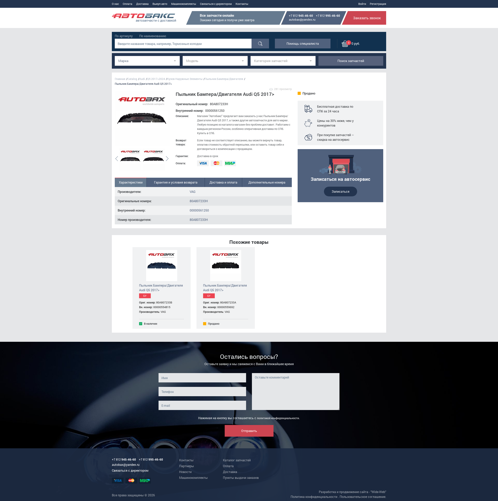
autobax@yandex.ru (302, 19)
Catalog (132, 79)
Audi (142, 79)
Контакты (242, 4)
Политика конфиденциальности (314, 497)
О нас (115, 4)
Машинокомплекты (183, 4)
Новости (185, 472)
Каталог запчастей (237, 460)
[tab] (131, 182)
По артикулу (124, 36)
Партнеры (186, 466)
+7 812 (301, 15)
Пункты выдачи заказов (241, 478)
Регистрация (378, 4)
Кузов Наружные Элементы (185, 79)
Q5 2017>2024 (156, 79)
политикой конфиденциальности (278, 418)
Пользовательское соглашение (362, 497)
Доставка (142, 4)
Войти (362, 4)
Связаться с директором (216, 4)
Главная (120, 79)
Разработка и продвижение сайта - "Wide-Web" (352, 492)
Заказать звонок (367, 18)
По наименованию (152, 36)
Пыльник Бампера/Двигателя (224, 79)
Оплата (127, 4)
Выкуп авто (160, 4)
